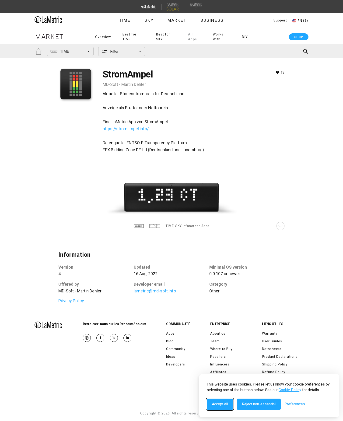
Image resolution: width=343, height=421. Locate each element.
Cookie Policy (290, 390)
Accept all (220, 404)
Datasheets (271, 349)
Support (280, 20)
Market (177, 20)
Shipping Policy (275, 364)
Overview (103, 37)
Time (124, 20)
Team (215, 341)
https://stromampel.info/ (126, 128)
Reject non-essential (259, 404)
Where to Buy (221, 349)
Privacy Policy (71, 300)
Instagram (87, 338)
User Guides (272, 341)
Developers (175, 364)
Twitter (114, 338)
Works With (218, 36)
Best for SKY (163, 36)
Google (127, 338)
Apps (170, 333)
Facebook (100, 338)
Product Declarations (280, 356)
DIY (245, 37)
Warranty (269, 333)
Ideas (170, 356)
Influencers (219, 364)
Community (176, 349)
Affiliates (218, 372)
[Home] (61, 19)
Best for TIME (129, 36)
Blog (170, 341)
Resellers (218, 356)
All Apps (192, 36)
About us (217, 333)
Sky (149, 20)
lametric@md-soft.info (155, 290)
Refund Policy (273, 372)
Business (212, 20)
